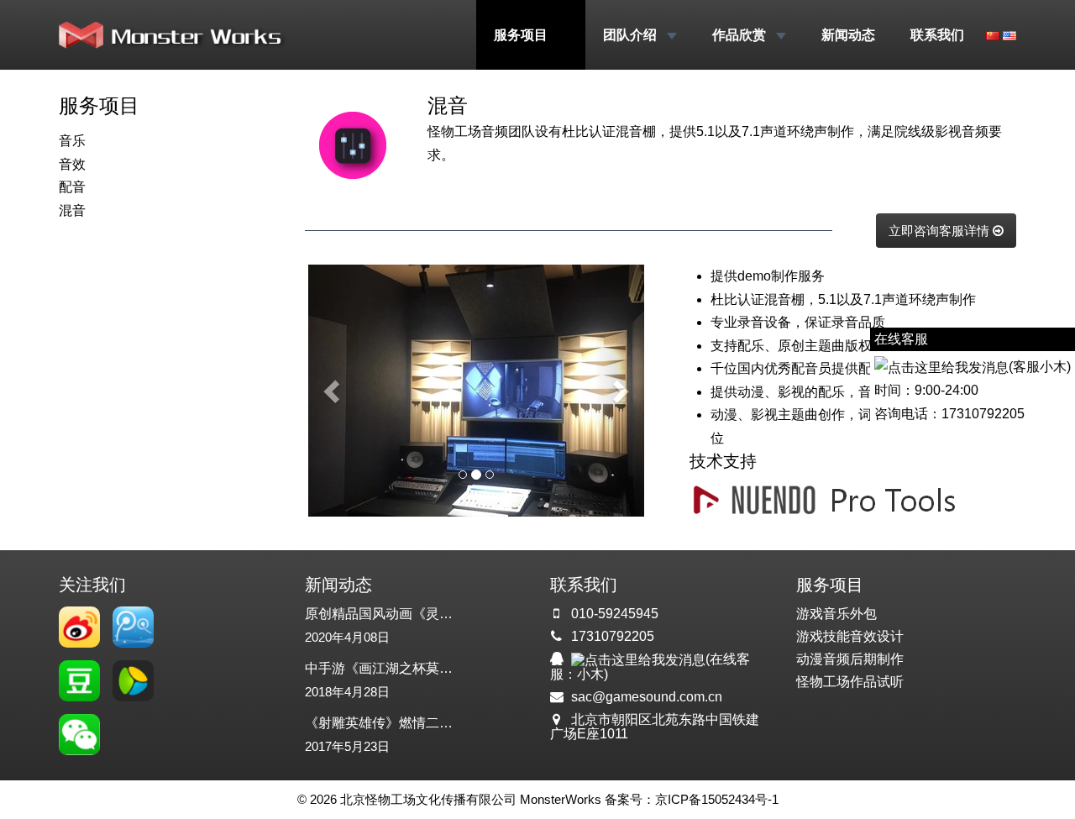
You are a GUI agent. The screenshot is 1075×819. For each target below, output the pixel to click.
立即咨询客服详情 (941, 230)
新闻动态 (848, 35)
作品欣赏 (740, 35)
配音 (72, 187)
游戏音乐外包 (836, 613)
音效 (72, 164)
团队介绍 (631, 35)
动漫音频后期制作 (850, 659)
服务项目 (522, 35)
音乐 (72, 141)
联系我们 (937, 35)
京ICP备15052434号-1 (717, 799)
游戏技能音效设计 (850, 636)
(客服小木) (1040, 367)
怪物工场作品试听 (850, 682)
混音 (72, 210)
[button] (333, 391)
